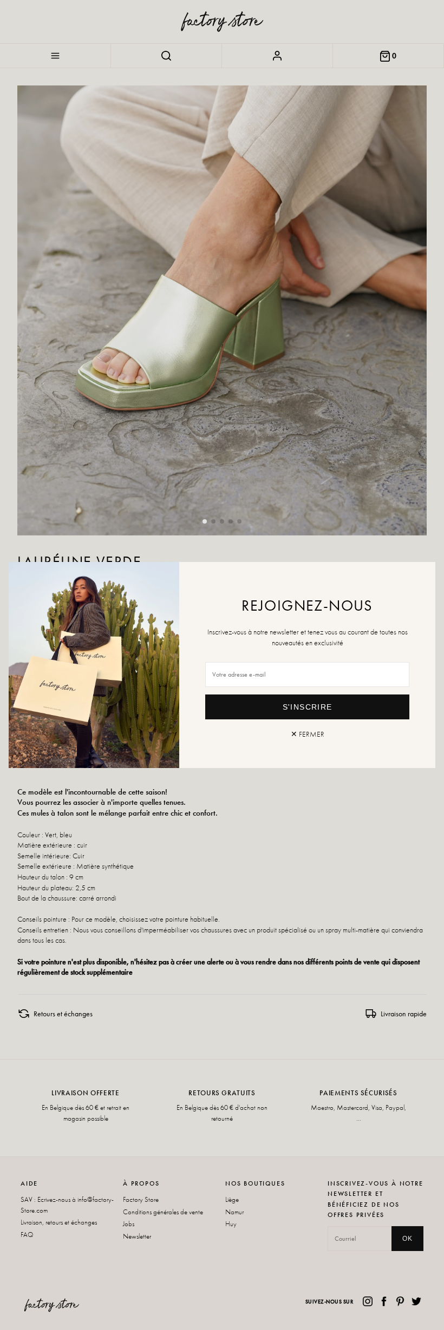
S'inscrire (307, 707)
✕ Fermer (307, 734)
